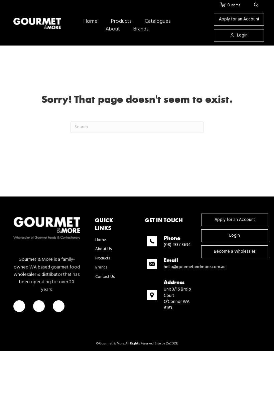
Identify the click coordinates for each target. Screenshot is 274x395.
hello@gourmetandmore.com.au (195, 266)
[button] (256, 5)
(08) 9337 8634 (177, 244)
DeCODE (171, 343)
